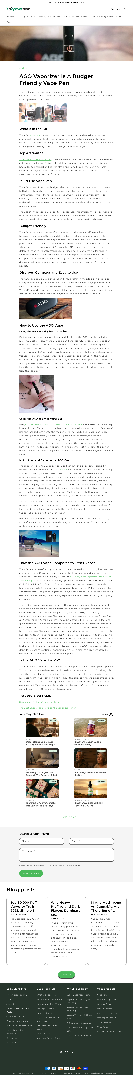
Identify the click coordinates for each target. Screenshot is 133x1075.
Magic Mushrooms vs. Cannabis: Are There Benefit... (106, 906)
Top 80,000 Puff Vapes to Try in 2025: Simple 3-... (24, 906)
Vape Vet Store (23, 1073)
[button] (12, 16)
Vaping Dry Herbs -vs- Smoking (78, 1009)
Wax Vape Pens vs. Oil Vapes (47, 1027)
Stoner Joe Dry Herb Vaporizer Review (40, 702)
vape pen (35, 135)
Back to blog (68, 817)
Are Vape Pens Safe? (46, 1008)
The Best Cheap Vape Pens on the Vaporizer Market (48, 708)
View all (66, 974)
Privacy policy (67, 1073)
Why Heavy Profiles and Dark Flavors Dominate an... (66, 909)
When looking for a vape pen (35, 159)
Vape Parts (102, 1027)
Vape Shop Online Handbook (15, 1032)
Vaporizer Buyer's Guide (48, 1038)
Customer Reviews (15, 1016)
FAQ (8, 999)
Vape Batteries (104, 1022)
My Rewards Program (17, 995)
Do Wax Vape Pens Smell (79, 1035)
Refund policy (53, 1073)
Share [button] (25, 68)
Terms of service (81, 1073)
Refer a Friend (13, 1042)
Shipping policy (97, 1073)
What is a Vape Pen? (47, 995)
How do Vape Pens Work (49, 1004)
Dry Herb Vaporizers (107, 999)
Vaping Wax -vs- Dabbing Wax (79, 1017)
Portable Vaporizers (107, 1013)
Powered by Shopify (38, 1073)
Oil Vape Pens (104, 1004)
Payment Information (17, 1021)
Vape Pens (102, 995)
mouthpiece (61, 469)
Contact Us (11, 1038)
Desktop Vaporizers (106, 1018)
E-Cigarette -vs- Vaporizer (79, 1023)
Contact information (113, 1073)
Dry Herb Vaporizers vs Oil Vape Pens (50, 1019)
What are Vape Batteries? (49, 999)
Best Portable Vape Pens (109, 1031)
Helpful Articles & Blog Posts (17, 1010)
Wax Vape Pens (104, 1008)
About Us (11, 1004)
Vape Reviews (43, 1033)
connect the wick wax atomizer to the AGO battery (53, 424)
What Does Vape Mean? (78, 995)
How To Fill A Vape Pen (48, 1013)
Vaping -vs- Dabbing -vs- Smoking (79, 1001)
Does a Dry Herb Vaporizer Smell (80, 1029)
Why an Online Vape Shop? (19, 1025)
